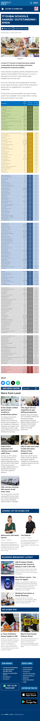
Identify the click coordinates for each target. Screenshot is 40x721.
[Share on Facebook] (3, 383)
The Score (6, 679)
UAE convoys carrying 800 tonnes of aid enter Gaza (9, 489)
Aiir (12, 714)
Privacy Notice (27, 669)
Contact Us (26, 671)
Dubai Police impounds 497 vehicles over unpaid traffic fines (9, 450)
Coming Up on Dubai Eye (15, 511)
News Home (8, 28)
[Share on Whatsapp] (18, 383)
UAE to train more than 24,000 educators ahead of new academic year (30, 450)
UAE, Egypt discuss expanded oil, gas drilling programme (28, 410)
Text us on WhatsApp (11, 687)
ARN (6, 714)
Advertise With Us (28, 676)
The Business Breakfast (10, 667)
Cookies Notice (27, 667)
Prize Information (28, 680)
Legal (24, 682)
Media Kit (26, 678)
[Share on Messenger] (8, 383)
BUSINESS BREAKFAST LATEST (17, 557)
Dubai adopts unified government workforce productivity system (9, 411)
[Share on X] (13, 383)
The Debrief (7, 677)
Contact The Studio (29, 673)
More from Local (21, 28)
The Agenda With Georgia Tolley (8, 670)
